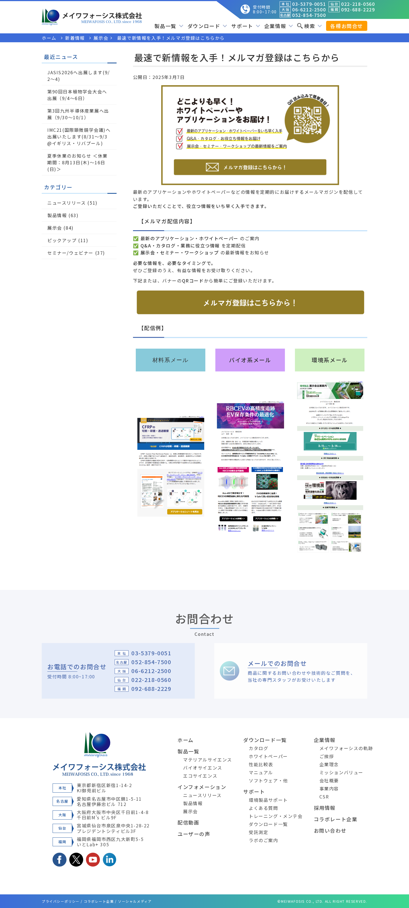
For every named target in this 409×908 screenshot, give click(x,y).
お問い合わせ (330, 830)
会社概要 (329, 780)
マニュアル (261, 772)
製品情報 (57, 215)
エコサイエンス (200, 775)
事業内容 (329, 788)
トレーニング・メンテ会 (276, 816)
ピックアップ (62, 240)
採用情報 (325, 807)
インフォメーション (202, 786)
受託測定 (258, 832)
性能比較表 (261, 764)
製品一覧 (188, 751)
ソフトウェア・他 (268, 780)
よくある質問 (263, 808)
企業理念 (329, 764)
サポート (254, 791)
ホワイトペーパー (268, 756)
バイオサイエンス (202, 767)
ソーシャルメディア (135, 901)
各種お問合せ (346, 25)
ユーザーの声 (194, 833)
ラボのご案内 (263, 840)
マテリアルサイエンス (207, 759)
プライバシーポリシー (61, 901)
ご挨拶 (326, 756)
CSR (324, 796)
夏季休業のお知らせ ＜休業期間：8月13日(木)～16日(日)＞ (77, 162)
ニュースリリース (66, 202)
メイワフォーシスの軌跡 (346, 748)
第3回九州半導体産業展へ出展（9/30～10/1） (78, 114)
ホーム (186, 739)
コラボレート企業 (336, 819)
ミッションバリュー (341, 772)
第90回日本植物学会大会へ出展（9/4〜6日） (77, 94)
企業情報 (325, 739)
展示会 (54, 227)
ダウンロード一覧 (265, 739)
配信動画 (188, 822)
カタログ (258, 748)
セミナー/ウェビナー (70, 252)
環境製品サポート (268, 800)
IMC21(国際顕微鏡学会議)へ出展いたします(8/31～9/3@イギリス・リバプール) (79, 136)
